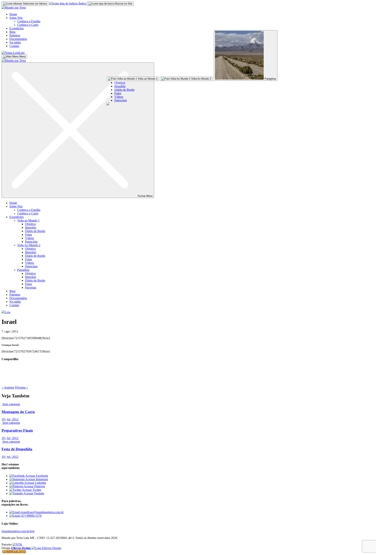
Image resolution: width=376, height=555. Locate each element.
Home (13, 14)
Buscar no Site (123, 3)
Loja (21, 52)
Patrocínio (120, 100)
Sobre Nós (16, 17)
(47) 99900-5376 (31, 515)
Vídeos (118, 96)
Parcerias (30, 287)
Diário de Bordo (124, 89)
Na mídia (15, 42)
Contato (14, 46)
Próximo (21, 387)
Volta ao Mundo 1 (28, 220)
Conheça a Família (28, 21)
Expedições (16, 28)
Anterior (8, 387)
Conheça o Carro (27, 24)
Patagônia (23, 270)
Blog (12, 32)
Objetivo (119, 82)
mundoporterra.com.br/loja (18, 531)
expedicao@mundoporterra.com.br (42, 512)
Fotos (117, 93)
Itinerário (120, 86)
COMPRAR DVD (14, 551)
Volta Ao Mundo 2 (28, 245)
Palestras (14, 35)
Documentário (18, 39)
